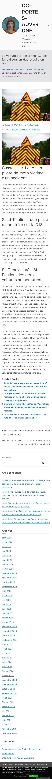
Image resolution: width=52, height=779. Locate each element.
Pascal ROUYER (11, 125)
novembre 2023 (9, 684)
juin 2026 (6, 546)
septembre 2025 (9, 586)
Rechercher (7, 457)
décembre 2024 (9, 626)
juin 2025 (6, 600)
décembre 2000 (9, 733)
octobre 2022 (8, 706)
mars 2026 (7, 560)
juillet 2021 (7, 724)
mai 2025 (6, 604)
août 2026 (7, 538)
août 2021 (6, 720)
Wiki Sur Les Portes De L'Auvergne (26, 129)
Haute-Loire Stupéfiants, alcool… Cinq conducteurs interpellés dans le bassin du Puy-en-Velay (26, 513)
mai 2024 (6, 657)
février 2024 (8, 671)
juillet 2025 (7, 595)
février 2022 (8, 715)
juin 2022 (6, 711)
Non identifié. (8, 753)
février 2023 (8, 702)
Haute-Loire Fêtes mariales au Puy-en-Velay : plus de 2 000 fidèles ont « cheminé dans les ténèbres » (26, 521)
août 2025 (7, 591)
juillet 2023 (7, 698)
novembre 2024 (9, 631)
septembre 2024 (9, 640)
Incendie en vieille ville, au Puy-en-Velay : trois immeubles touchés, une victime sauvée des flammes (26, 407)
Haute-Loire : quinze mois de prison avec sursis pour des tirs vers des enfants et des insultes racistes (24, 495)
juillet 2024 (7, 649)
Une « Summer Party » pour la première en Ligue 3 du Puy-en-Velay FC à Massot (25, 505)
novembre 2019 (9, 729)
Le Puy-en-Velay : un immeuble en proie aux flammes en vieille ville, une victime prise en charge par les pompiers (25, 397)
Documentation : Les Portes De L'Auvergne (22, 749)
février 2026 (8, 564)
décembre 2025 (9, 573)
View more (19, 772)
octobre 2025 (8, 582)
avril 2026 (6, 555)
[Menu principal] (48, 25)
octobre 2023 (8, 689)
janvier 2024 (8, 675)
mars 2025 (7, 613)
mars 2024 (7, 666)
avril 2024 (6, 662)
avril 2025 (6, 609)
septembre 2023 (9, 693)
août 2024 (7, 644)
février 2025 (8, 618)
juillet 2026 (7, 542)
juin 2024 (6, 653)
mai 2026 (6, 551)
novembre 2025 (9, 578)
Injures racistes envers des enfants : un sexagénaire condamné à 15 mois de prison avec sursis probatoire (26, 484)
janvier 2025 (8, 622)
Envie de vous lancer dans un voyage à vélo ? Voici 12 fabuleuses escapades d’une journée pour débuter (25, 386)
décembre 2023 (9, 680)
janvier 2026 (8, 569)
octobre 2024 (8, 635)
